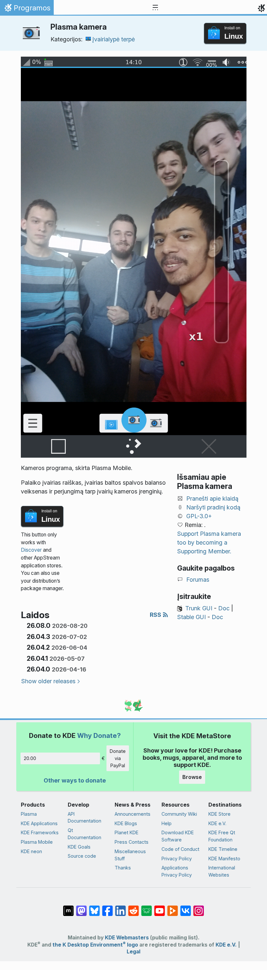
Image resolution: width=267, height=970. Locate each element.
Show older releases (48, 681)
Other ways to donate (75, 780)
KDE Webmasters (127, 938)
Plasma (29, 814)
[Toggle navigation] (155, 8)
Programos (26, 9)
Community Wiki (179, 814)
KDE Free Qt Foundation (221, 836)
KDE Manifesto (224, 858)
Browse (192, 777)
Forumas (197, 579)
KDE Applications (39, 823)
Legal (133, 952)
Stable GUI (191, 617)
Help (167, 823)
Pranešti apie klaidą (212, 498)
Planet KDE (126, 832)
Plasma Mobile (37, 842)
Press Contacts (131, 842)
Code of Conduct (180, 849)
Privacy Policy (177, 858)
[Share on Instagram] (198, 907)
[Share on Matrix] (68, 907)
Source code (82, 856)
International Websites (221, 871)
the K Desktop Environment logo (95, 945)
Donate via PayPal (118, 758)
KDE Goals (79, 847)
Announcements (132, 814)
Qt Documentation (84, 833)
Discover (31, 550)
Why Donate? (99, 735)
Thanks (123, 867)
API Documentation (84, 817)
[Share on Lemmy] (146, 907)
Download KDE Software (178, 836)
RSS (156, 614)
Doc (224, 608)
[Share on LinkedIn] (120, 907)
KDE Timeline (222, 849)
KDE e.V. (217, 823)
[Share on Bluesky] (94, 907)
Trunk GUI (198, 608)
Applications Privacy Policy (177, 871)
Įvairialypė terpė (113, 39)
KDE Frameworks (40, 832)
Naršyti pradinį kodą (213, 507)
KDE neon (31, 851)
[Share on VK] (185, 907)
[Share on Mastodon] (81, 907)
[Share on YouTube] (159, 907)
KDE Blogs (126, 823)
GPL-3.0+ (199, 516)
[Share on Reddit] (133, 907)
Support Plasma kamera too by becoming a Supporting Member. (209, 542)
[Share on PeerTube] (172, 907)
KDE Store (219, 814)
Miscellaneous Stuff (130, 855)
